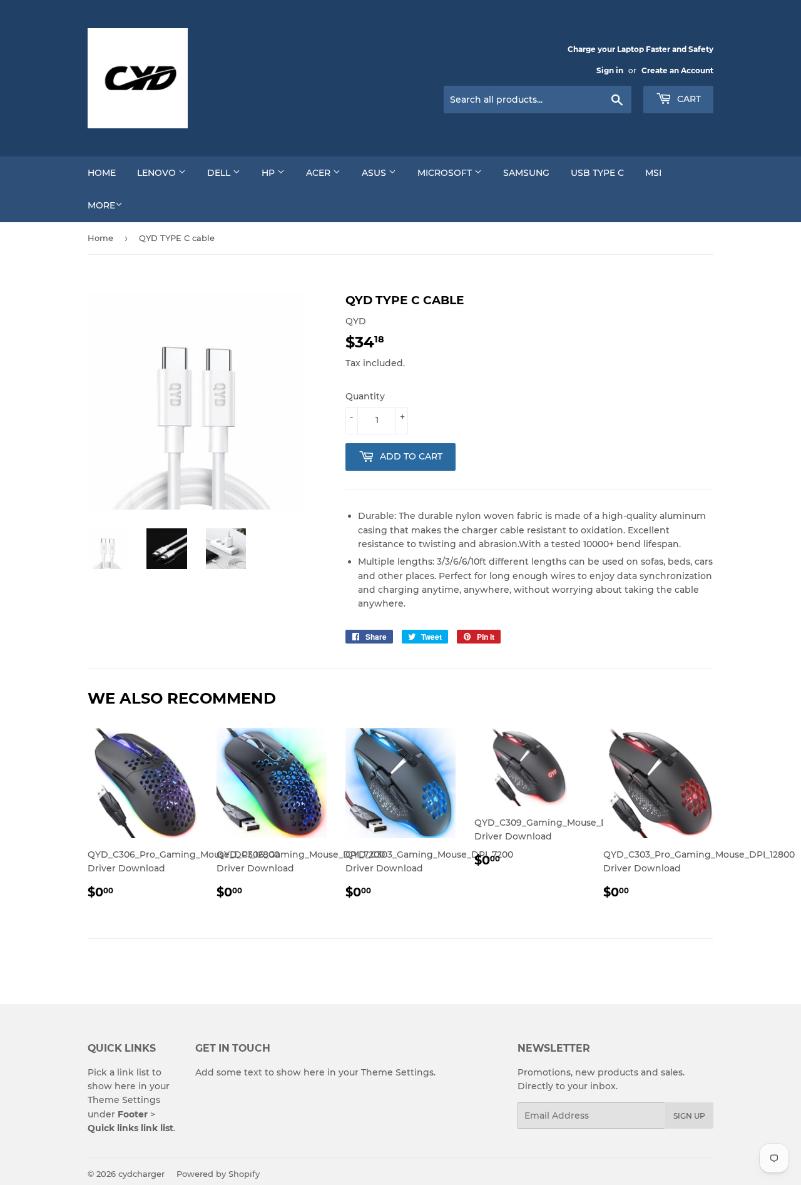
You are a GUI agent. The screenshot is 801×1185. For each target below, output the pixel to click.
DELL (220, 172)
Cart (688, 99)
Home (102, 172)
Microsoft (445, 172)
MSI (653, 172)
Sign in (609, 70)
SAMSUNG (526, 172)
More (101, 205)
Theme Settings (124, 1099)
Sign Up (689, 1116)
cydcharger (141, 1174)
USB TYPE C (597, 172)
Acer (319, 172)
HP (269, 172)
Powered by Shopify (218, 1174)
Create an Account (677, 70)
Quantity (365, 396)
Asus (375, 172)
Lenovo (157, 172)
